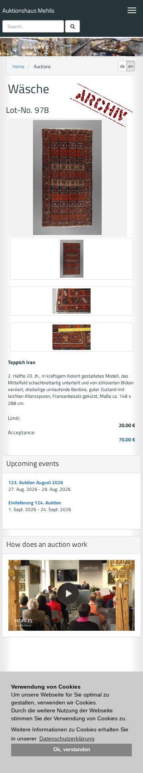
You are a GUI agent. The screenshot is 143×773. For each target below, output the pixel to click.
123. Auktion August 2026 (35, 482)
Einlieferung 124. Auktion (34, 502)
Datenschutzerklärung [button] (67, 738)
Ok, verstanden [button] (71, 749)
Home (18, 66)
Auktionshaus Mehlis (28, 10)
